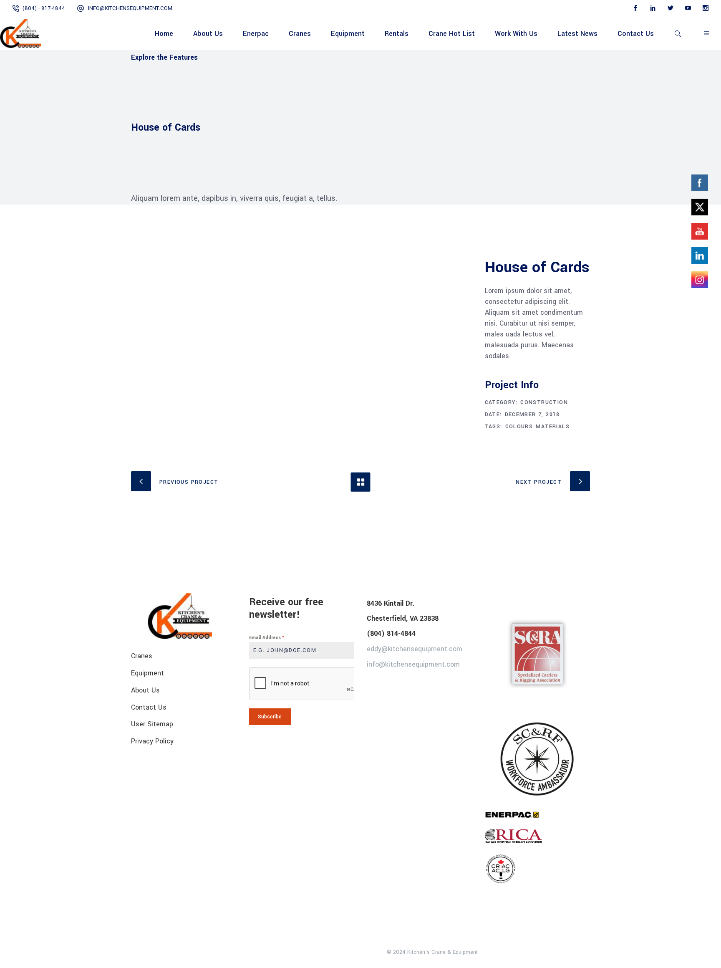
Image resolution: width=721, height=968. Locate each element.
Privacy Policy (152, 741)
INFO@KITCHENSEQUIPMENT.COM (130, 8)
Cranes (141, 656)
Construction (544, 402)
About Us (145, 690)
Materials (553, 427)
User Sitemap (152, 724)
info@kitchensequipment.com (413, 664)
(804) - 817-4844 (44, 8)
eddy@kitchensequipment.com (414, 649)
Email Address (266, 637)
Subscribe (270, 716)
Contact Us (148, 707)
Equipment (147, 673)
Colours (519, 427)
